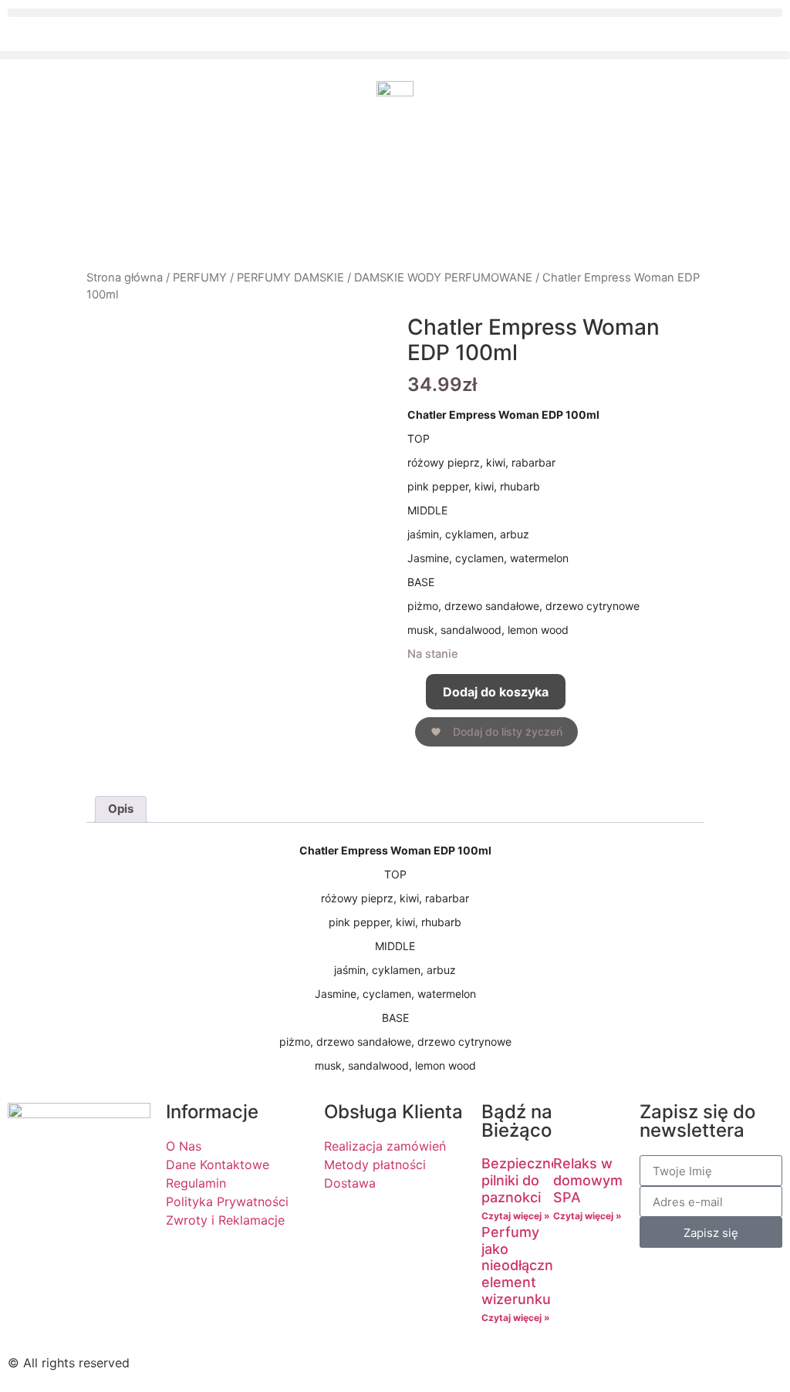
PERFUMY (200, 278)
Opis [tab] (120, 808)
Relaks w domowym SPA (588, 1180)
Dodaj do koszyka (496, 691)
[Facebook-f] (422, 1360)
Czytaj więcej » (515, 1216)
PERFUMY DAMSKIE (290, 278)
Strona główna (124, 278)
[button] (395, 12)
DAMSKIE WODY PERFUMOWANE (443, 278)
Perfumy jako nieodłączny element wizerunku (521, 1265)
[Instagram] (464, 1360)
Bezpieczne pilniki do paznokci (520, 1180)
